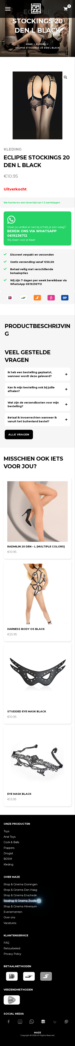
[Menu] (8, 9)
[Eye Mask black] (37, 759)
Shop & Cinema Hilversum (20, 906)
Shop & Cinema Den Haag (20, 889)
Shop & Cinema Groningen (21, 884)
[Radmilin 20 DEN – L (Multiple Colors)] (37, 511)
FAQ (6, 942)
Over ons (9, 917)
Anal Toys (9, 836)
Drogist (8, 853)
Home (29, 44)
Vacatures (10, 923)
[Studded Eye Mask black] (37, 676)
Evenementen (13, 912)
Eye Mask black (19, 794)
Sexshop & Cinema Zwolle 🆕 (22, 900)
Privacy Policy (12, 954)
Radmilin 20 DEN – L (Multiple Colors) (36, 546)
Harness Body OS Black (26, 629)
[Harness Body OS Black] (37, 594)
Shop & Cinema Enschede (20, 895)
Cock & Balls (11, 842)
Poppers (9, 848)
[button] (65, 77)
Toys (6, 831)
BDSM (8, 858)
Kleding (41, 44)
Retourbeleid (12, 948)
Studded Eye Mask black (26, 711)
